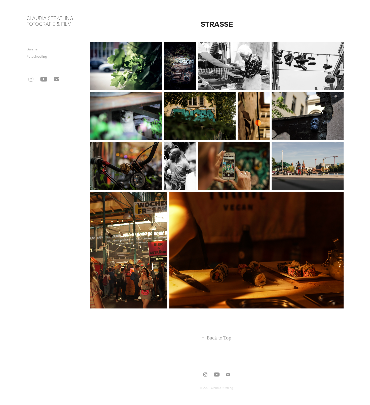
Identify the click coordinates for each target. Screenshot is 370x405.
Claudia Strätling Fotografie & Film (50, 20)
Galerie (32, 49)
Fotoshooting (36, 56)
